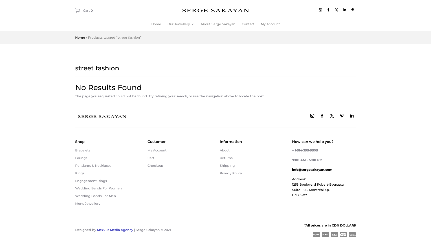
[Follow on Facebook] (328, 10)
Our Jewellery (178, 24)
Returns (226, 158)
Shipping (227, 166)
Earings (81, 158)
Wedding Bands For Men (95, 196)
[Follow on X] (336, 10)
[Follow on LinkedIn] (344, 10)
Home (156, 24)
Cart (87, 11)
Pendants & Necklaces (93, 166)
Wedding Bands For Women (98, 188)
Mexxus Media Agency (115, 230)
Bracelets (82, 150)
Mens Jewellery (87, 204)
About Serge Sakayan (218, 24)
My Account (270, 24)
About (225, 150)
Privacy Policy (231, 173)
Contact (248, 24)
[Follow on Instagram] (320, 10)
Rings (79, 173)
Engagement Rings (91, 181)
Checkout (155, 166)
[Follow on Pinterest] (353, 10)
